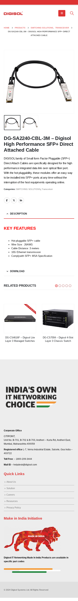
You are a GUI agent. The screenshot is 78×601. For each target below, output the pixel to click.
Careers (10, 494)
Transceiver (47, 189)
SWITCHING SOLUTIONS (28, 189)
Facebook (7, 200)
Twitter (14, 200)
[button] (61, 13)
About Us (11, 482)
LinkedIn (21, 200)
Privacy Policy (13, 507)
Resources (12, 501)
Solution (10, 488)
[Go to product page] (20, 318)
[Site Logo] (13, 13)
